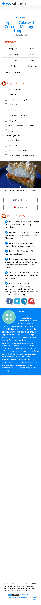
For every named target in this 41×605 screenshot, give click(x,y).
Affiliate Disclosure (21, 597)
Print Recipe (21, 200)
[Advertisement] (20, 476)
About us (33, 597)
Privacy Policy (24, 595)
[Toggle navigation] (37, 4)
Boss (13, 3)
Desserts (20, 17)
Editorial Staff (27, 313)
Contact (34, 599)
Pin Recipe (21, 207)
